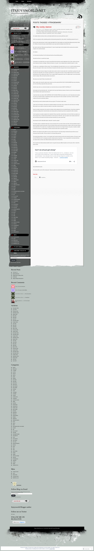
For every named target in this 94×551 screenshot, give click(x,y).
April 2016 (15, 88)
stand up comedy (16, 222)
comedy (14, 158)
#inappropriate (39, 33)
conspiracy (15, 398)
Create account (15, 471)
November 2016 (16, 82)
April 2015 (15, 108)
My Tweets (13, 514)
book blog (15, 144)
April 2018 (14, 317)
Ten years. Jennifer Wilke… (22, 51)
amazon (51, 29)
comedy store (15, 160)
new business (15, 204)
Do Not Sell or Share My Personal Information (51, 528)
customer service (16, 163)
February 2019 (16, 72)
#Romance (15, 131)
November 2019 (16, 69)
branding (14, 152)
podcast (14, 210)
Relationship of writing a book (18, 38)
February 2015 (16, 111)
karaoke (14, 192)
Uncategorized (16, 225)
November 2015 (16, 96)
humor (14, 186)
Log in (14, 238)
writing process (16, 231)
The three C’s (15, 35)
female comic (15, 171)
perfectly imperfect (16, 209)
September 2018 (16, 74)
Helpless (14, 181)
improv (14, 423)
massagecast (15, 435)
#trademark (49, 33)
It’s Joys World (18, 246)
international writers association (18, 191)
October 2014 (15, 354)
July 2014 (15, 122)
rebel (14, 215)
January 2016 (15, 93)
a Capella (15, 132)
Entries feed (15, 240)
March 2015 (15, 109)
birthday (14, 140)
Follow (13, 495)
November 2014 (16, 116)
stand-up (14, 223)
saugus (14, 218)
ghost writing (15, 173)
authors (14, 137)
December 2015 (16, 95)
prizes (14, 212)
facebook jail (15, 168)
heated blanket (16, 179)
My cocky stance (44, 27)
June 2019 (15, 70)
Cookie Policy (52, 548)
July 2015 (15, 103)
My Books (29, 1)
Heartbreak (15, 40)
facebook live (15, 170)
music (14, 202)
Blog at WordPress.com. (38, 528)
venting (14, 228)
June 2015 (15, 342)
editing (14, 165)
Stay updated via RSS (69, 14)
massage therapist (16, 199)
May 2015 (15, 106)
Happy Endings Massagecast (18, 41)
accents (14, 134)
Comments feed (16, 241)
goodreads (15, 176)
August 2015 (15, 101)
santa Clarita (15, 217)
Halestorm (15, 178)
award (14, 139)
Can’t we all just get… (22, 286)
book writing (15, 150)
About (22, 1)
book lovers (15, 147)
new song (15, 207)
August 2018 (15, 75)
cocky (14, 153)
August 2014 (15, 121)
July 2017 (15, 80)
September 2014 (16, 119)
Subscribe (13, 260)
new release (15, 205)
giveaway (14, 410)
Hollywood (15, 183)
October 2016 (15, 83)
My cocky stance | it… (19, 62)
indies (14, 189)
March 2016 (15, 90)
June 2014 (15, 124)
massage (15, 197)
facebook (15, 166)
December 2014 (16, 114)
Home (17, 1)
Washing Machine (16, 36)
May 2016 (15, 87)
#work (53, 33)
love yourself (15, 196)
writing (14, 230)
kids (14, 194)
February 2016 (15, 329)
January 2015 (15, 113)
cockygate (15, 155)
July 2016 (15, 85)
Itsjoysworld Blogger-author (21, 507)
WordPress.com (16, 243)
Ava (16, 286)
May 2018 (15, 77)
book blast (15, 142)
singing (14, 220)
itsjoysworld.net (28, 10)
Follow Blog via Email (19, 489)
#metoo (14, 129)
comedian (15, 157)
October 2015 (15, 98)
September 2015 (16, 100)
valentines (14, 460)
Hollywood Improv (16, 184)
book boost (15, 145)
